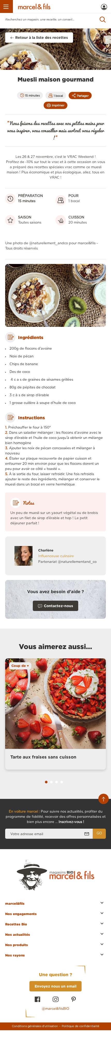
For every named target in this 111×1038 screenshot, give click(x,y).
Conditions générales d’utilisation (35, 1026)
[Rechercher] (103, 19)
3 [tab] (56, 782)
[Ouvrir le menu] (6, 6)
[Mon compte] (104, 7)
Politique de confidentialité (80, 1026)
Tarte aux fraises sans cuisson (43, 756)
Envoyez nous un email (55, 986)
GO (99, 833)
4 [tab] (61, 782)
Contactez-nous (58, 606)
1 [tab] (46, 782)
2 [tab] (51, 782)
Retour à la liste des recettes (41, 37)
